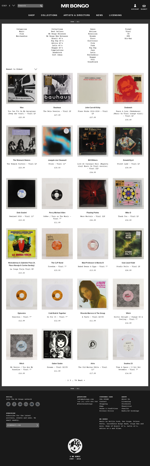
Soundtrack (93, 62)
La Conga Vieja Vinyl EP (22, 269)
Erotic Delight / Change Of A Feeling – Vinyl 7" (128, 318)
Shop (31, 15)
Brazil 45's (57, 38)
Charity (125, 409)
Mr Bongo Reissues (57, 34)
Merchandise (21, 36)
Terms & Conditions (108, 409)
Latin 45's (57, 45)
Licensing (115, 15)
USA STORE (104, 399)
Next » (81, 380)
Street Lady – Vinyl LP (128, 164)
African (92, 31)
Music (21, 31)
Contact (103, 402)
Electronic (93, 41)
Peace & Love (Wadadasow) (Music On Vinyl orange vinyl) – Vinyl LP (128, 113)
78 (75, 380)
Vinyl (128, 31)
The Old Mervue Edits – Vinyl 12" (92, 368)
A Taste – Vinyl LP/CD (93, 317)
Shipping (103, 404)
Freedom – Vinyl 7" (57, 266)
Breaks (93, 36)
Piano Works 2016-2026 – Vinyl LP (93, 112)
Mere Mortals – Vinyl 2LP (92, 216)
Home (72, 22)
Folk (93, 43)
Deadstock (57, 52)
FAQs (101, 406)
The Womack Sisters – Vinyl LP (22, 164)
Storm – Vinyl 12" (57, 164)
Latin (92, 52)
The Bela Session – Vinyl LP (57, 111)
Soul (93, 59)
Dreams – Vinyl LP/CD (57, 367)
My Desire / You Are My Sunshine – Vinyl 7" (21, 368)
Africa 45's (57, 43)
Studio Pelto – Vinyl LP (128, 266)
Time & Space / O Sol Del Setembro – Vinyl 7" (128, 368)
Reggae (93, 57)
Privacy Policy (106, 411)
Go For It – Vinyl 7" (57, 317)
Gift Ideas (57, 55)
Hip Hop (92, 48)
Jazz (93, 50)
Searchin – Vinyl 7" (21, 317)
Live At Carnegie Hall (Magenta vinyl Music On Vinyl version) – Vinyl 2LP (92, 166)
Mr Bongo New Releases (57, 36)
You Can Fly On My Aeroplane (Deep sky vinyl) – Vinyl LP (22, 112)
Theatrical (127, 406)
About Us (126, 399)
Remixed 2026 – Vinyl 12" (21, 216)
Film (22, 34)
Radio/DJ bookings (130, 411)
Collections (49, 15)
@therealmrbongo (85, 404)
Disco (92, 38)
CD (128, 34)
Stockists (126, 404)
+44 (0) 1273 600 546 (87, 402)
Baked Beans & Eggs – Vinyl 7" (93, 266)
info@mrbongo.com (85, 399)
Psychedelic (92, 55)
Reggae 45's (57, 48)
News (99, 15)
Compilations (57, 50)
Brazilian (92, 34)
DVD (128, 36)
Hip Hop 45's (57, 41)
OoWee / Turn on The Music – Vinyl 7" (57, 217)
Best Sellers (57, 31)
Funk (93, 45)
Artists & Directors (77, 15)
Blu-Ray (128, 38)
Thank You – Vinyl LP (128, 216)
